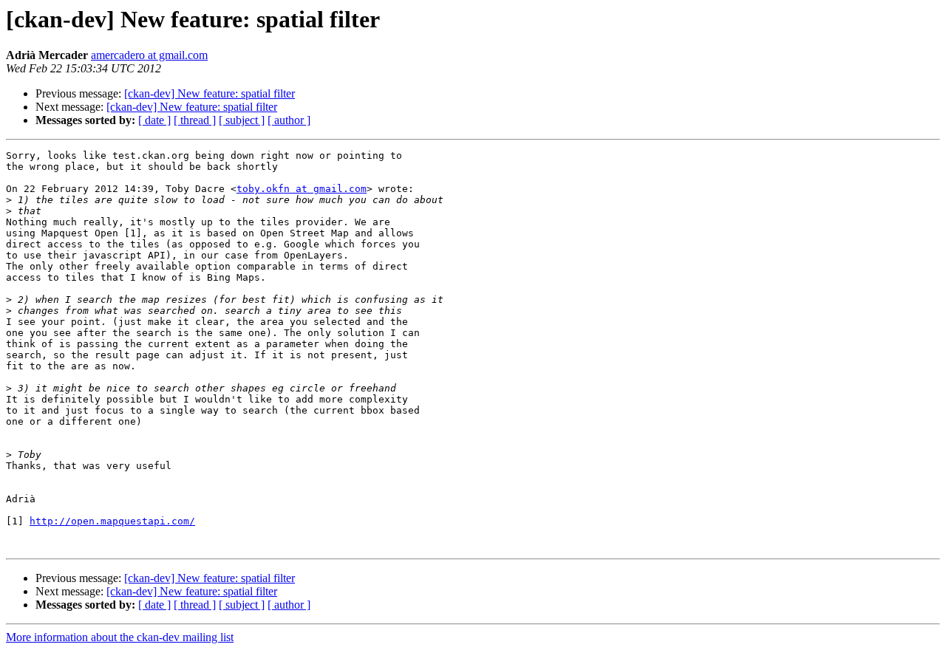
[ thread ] (195, 120)
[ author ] (289, 120)
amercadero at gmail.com (149, 55)
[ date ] (154, 120)
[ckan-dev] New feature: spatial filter (209, 93)
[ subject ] (242, 120)
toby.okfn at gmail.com (301, 188)
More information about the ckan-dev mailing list (120, 637)
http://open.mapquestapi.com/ (112, 521)
